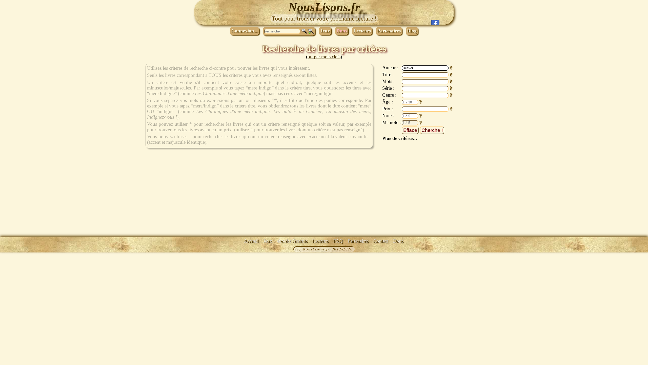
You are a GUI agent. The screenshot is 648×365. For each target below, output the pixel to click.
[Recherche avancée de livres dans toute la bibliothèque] (311, 31)
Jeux (325, 30)
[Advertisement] (482, 140)
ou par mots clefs (324, 56)
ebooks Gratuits (292, 241)
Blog (412, 30)
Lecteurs (362, 30)
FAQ (338, 241)
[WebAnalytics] (11, 249)
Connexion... (244, 30)
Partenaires (389, 30)
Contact (381, 241)
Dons (341, 30)
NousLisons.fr (324, 7)
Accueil (251, 241)
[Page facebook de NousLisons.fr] (435, 22)
